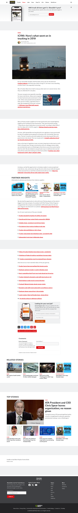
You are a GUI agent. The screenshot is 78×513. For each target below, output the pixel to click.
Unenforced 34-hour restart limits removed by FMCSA (34, 219)
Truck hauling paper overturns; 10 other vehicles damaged (30, 376)
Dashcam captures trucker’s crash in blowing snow (33, 270)
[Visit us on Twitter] (33, 484)
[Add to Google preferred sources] (35, 327)
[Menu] (7, 2)
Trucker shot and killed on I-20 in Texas (30, 230)
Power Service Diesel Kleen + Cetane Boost (45, 195)
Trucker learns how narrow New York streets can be (33, 266)
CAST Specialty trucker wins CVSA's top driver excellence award (14, 440)
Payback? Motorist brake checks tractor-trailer (32, 284)
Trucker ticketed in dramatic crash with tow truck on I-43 (35, 277)
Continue (40, 347)
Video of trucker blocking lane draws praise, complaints (35, 252)
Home (46, 400)
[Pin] (31, 327)
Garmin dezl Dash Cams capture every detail (17, 194)
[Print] (19, 327)
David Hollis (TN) (25, 41)
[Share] (22, 327)
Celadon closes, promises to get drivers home (32, 223)
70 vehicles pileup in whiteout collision (31, 298)
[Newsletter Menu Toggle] (71, 2)
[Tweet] (28, 327)
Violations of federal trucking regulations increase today (35, 255)
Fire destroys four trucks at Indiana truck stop (32, 226)
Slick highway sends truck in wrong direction (32, 280)
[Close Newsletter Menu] (71, 7)
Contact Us (57, 508)
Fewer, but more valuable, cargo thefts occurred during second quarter (47, 440)
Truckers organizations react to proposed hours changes (35, 259)
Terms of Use (16, 508)
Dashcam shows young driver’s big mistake (31, 291)
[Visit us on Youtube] (36, 484)
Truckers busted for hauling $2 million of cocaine (33, 215)
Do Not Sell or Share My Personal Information (36, 508)
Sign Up (51, 14)
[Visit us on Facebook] (29, 484)
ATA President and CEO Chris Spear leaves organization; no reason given (58, 406)
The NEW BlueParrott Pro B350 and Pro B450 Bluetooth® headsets (32, 195)
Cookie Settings (50, 508)
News (19, 32)
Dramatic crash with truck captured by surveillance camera (35, 287)
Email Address (39, 341)
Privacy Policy (23, 508)
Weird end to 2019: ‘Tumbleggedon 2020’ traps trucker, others (46, 377)
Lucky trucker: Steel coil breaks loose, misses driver (33, 295)
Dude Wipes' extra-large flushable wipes (60, 194)
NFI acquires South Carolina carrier (14, 376)
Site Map (63, 508)
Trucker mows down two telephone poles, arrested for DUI (35, 233)
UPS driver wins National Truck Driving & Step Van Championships (29, 440)
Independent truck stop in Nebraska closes (31, 237)
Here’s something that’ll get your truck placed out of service (36, 273)
